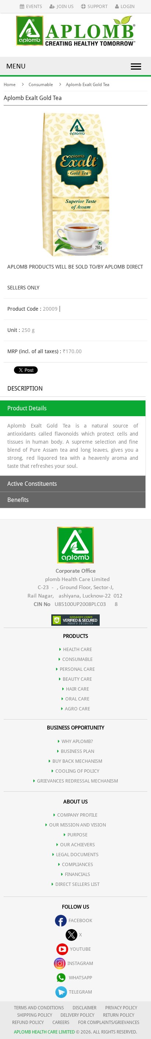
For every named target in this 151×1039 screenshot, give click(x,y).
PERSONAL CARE (77, 669)
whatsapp (80, 977)
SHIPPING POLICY (35, 1015)
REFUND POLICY (28, 1022)
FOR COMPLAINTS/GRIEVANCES (108, 1022)
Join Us (65, 6)
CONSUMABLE (77, 659)
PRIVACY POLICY (121, 1007)
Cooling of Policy (77, 771)
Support (98, 6)
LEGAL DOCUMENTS (77, 854)
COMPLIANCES (77, 864)
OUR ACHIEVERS (77, 844)
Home (9, 84)
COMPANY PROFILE (77, 815)
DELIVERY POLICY (77, 1015)
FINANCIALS (77, 874)
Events (34, 6)
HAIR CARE (77, 689)
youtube (80, 949)
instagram (80, 963)
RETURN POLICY (118, 1015)
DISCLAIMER (84, 1007)
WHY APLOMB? (77, 741)
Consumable (41, 84)
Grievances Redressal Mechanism (77, 781)
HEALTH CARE (77, 649)
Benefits (18, 499)
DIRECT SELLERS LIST (77, 884)
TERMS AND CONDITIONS (39, 1007)
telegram (80, 992)
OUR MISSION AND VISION (77, 825)
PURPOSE (77, 835)
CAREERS (60, 1022)
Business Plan (77, 751)
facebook (80, 920)
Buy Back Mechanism (77, 761)
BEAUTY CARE (77, 679)
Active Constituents (32, 483)
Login (128, 6)
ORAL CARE (77, 699)
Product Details (27, 408)
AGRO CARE (77, 708)
